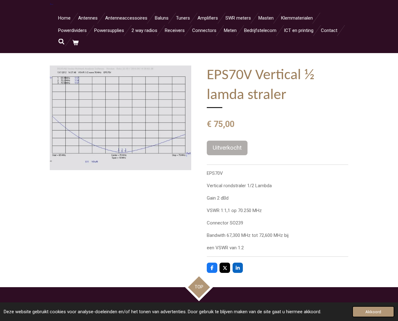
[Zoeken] (61, 42)
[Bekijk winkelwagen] (75, 43)
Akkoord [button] (373, 311)
